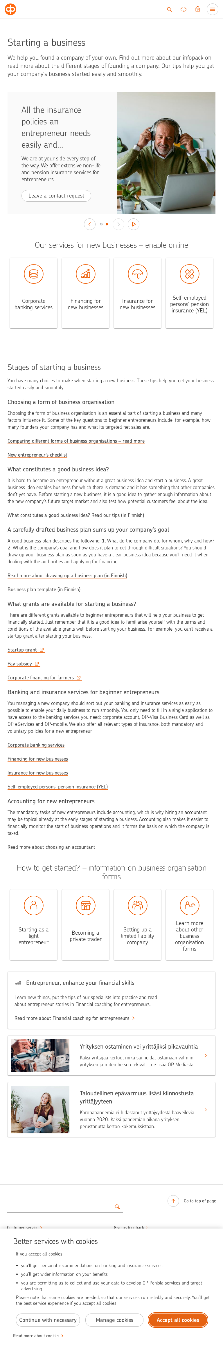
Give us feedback (129, 1227)
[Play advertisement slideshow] (133, 224)
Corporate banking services (36, 745)
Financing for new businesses (38, 759)
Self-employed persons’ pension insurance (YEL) (58, 787)
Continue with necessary (48, 1320)
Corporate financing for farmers (41, 678)
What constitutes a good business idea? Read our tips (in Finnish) (76, 515)
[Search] (169, 9)
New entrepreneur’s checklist (37, 455)
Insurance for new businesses (38, 773)
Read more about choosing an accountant (51, 847)
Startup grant (22, 650)
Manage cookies (114, 1320)
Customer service (22, 1227)
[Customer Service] (183, 9)
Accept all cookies (178, 1320)
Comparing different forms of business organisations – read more (76, 441)
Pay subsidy (20, 664)
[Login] (197, 9)
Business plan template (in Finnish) (44, 589)
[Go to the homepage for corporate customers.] (10, 9)
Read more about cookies (36, 1335)
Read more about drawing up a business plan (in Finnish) (67, 575)
